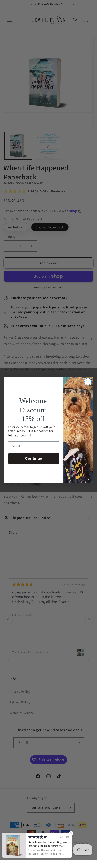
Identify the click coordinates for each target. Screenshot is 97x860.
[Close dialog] (88, 381)
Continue (33, 458)
